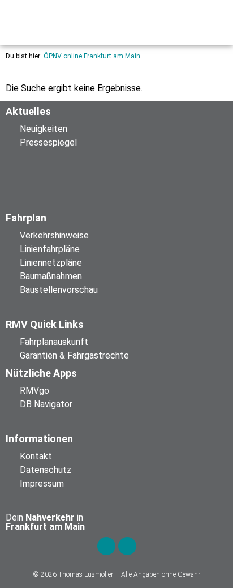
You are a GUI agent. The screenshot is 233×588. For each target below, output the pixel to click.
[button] (78, 23)
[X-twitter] (127, 546)
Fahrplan (26, 218)
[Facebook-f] (106, 546)
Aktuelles (28, 111)
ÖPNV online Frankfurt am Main (92, 56)
